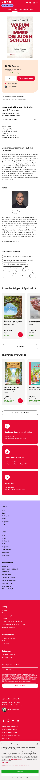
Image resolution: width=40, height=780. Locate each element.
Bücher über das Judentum (20, 413)
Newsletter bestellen (10, 665)
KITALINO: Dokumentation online (12, 621)
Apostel (33, 276)
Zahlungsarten (8, 635)
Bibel (3, 510)
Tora (26, 268)
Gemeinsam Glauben (8, 577)
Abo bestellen (9, 487)
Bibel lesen (5, 566)
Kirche (4, 519)
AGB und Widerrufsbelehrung (9, 726)
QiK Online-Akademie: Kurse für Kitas (13, 624)
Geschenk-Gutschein (8, 654)
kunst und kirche (7, 583)
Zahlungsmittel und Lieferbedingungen (13, 96)
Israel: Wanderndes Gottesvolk (13, 268)
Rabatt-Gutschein (7, 657)
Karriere (4, 618)
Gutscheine (6, 651)
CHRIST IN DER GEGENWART (10, 569)
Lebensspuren (6, 586)
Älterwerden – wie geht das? (13, 321)
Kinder (4, 524)
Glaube (4, 513)
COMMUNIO (5, 572)
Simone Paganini (10, 115)
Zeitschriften (23, 9)
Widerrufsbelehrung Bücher (9, 729)
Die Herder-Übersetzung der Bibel (23, 260)
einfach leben (6, 575)
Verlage (4, 610)
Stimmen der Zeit (7, 589)
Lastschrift (5, 644)
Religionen (5, 522)
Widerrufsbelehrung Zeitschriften (11, 735)
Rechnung (5, 641)
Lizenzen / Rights (7, 616)
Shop (15, 9)
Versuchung (29, 272)
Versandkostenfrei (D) (11, 699)
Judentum (7, 260)
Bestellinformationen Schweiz (11, 702)
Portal (9, 9)
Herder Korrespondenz (9, 580)
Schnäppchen (6, 555)
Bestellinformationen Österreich (12, 705)
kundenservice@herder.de (13, 462)
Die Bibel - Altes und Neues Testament (15, 264)
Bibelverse (19, 272)
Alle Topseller (20, 346)
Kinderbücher (6, 549)
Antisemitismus (8, 272)
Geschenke (5, 552)
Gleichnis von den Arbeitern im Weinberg (16, 276)
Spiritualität (5, 516)
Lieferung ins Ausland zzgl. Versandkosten (14, 99)
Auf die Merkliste (12, 83)
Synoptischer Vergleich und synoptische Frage (17, 256)
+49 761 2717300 (9, 436)
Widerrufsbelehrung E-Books (9, 732)
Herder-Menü (38, 2)
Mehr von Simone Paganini (12, 241)
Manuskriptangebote (8, 627)
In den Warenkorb (27, 78)
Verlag (4, 607)
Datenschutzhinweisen (26, 681)
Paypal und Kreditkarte (9, 638)
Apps (31, 9)
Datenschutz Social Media (9, 741)
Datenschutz (5, 738)
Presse (4, 613)
